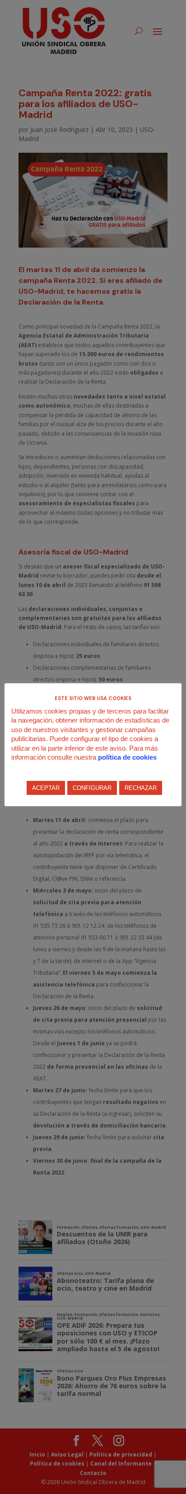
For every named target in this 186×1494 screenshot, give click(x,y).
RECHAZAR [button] (141, 788)
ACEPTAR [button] (46, 788)
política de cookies (127, 757)
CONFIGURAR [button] (92, 788)
